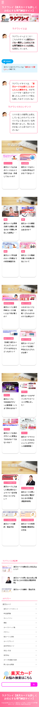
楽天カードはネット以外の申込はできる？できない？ (28, 170)
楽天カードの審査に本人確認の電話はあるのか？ (28, 226)
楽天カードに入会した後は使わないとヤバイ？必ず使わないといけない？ (10, 492)
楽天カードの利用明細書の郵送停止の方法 (28, 527)
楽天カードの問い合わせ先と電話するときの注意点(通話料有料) (25, 580)
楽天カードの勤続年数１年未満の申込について (28, 258)
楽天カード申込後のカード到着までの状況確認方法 (10, 258)
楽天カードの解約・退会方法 (24, 589)
